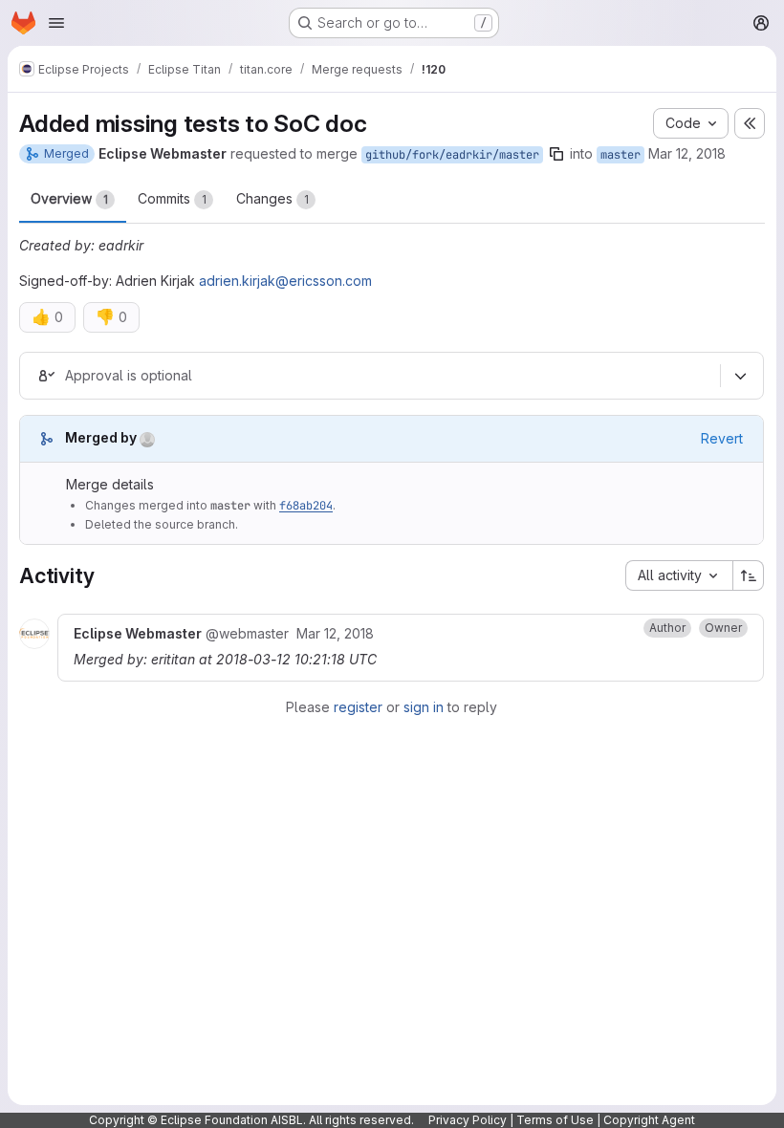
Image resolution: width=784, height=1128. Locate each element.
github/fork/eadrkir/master (452, 155)
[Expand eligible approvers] (740, 375)
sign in (423, 707)
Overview (69, 198)
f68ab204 (306, 505)
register (358, 707)
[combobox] (678, 575)
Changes (272, 198)
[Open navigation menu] (56, 23)
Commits (172, 198)
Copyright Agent (649, 1120)
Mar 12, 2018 (687, 153)
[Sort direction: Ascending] (748, 575)
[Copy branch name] (556, 153)
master (620, 155)
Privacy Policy (467, 1120)
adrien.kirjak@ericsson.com (285, 280)
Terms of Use (555, 1120)
